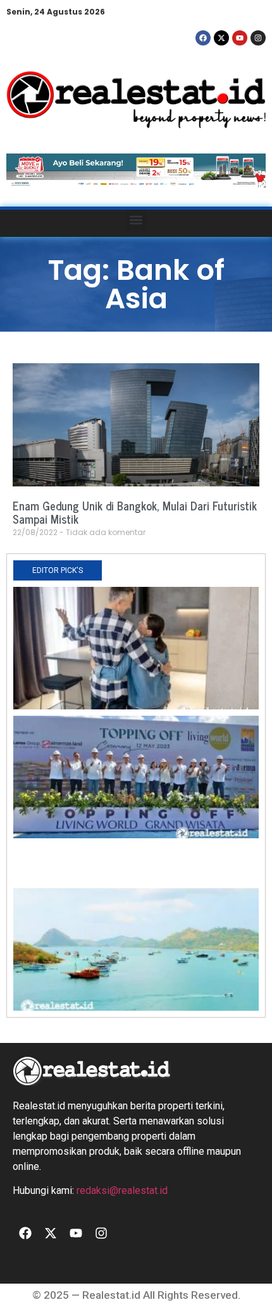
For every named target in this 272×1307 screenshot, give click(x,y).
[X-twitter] (221, 37)
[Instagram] (258, 37)
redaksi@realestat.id (122, 1190)
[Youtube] (239, 37)
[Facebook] (203, 37)
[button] (136, 220)
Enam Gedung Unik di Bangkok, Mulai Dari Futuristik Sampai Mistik (135, 512)
